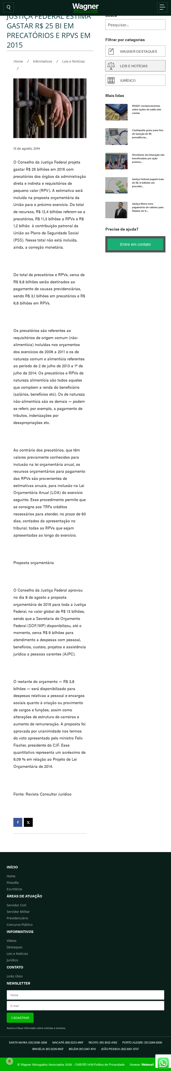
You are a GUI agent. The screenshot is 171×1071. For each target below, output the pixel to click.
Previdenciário (17, 918)
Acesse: (142, 1064)
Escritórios (14, 889)
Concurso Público (20, 924)
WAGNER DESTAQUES (138, 51)
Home (18, 61)
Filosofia (13, 882)
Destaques (14, 947)
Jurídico (128, 80)
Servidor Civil (16, 905)
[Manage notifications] (9, 1061)
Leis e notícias (134, 65)
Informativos (42, 61)
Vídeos (11, 941)
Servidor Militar (18, 911)
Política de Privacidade (109, 1064)
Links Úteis (15, 976)
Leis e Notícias (73, 61)
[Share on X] (28, 822)
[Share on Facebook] (17, 822)
